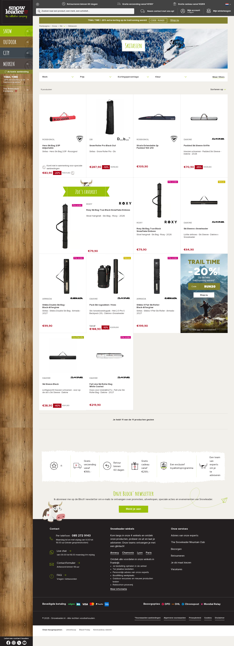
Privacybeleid (195, 618)
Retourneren (177, 555)
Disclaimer (219, 618)
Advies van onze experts (184, 535)
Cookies (208, 618)
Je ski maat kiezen (181, 562)
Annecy (114, 552)
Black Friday (84, 630)
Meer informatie (118, 589)
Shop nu (174, 20)
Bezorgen (176, 549)
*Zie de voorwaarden (204, 330)
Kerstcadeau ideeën (102, 630)
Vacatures (176, 569)
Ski (61, 26)
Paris (149, 552)
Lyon (140, 552)
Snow (54, 26)
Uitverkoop (71, 630)
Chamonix (128, 552)
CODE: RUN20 (157, 20)
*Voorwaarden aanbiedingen (148, 618)
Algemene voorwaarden (175, 618)
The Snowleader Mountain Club (188, 542)
